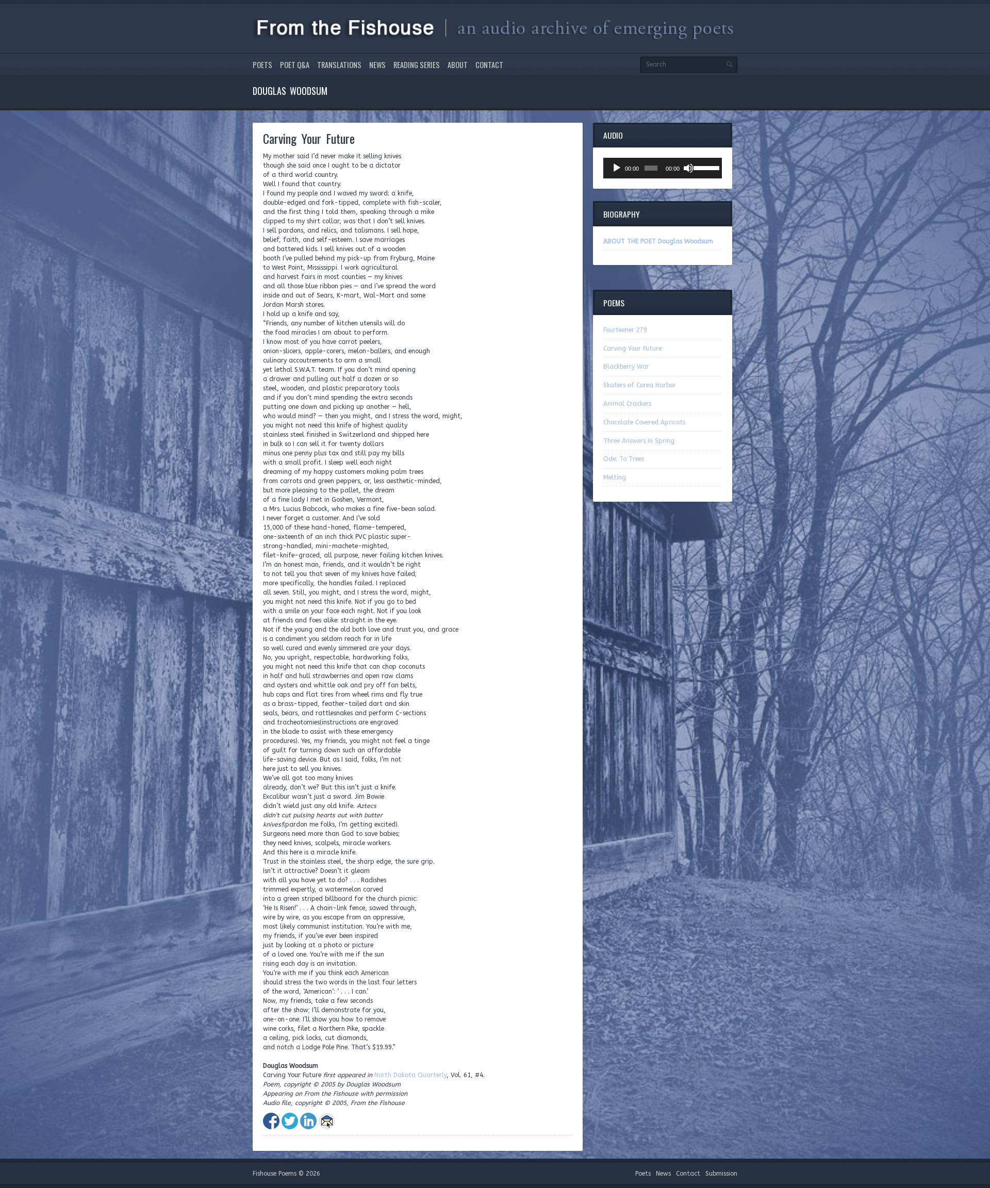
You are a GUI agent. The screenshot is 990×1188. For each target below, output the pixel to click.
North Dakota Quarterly (410, 1075)
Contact (489, 64)
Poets (262, 64)
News (377, 64)
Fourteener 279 (625, 330)
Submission (721, 1173)
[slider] (705, 167)
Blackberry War (626, 366)
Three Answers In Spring (638, 440)
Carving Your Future (632, 348)
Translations (339, 64)
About (458, 64)
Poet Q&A (294, 64)
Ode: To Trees (623, 459)
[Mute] (688, 168)
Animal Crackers (627, 403)
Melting (614, 477)
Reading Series (416, 64)
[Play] (617, 168)
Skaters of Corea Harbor (639, 385)
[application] (662, 168)
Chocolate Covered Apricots (644, 422)
